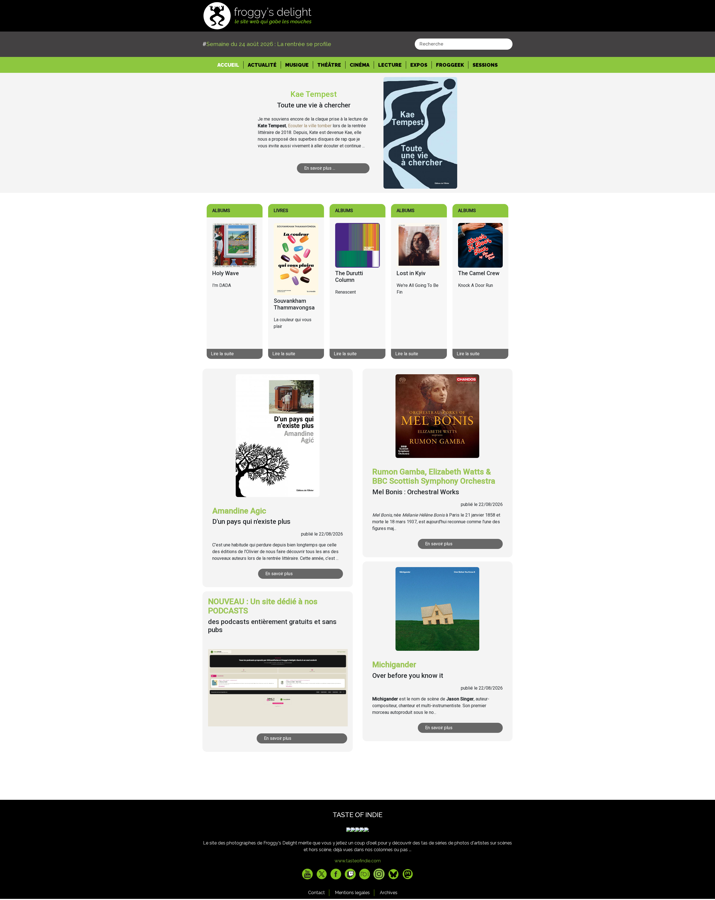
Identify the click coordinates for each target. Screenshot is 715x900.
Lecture (390, 65)
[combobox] (463, 44)
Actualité (262, 65)
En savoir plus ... (319, 168)
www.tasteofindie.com (358, 860)
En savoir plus (279, 573)
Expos (418, 65)
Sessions (485, 65)
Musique (297, 65)
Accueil (230, 65)
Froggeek (450, 65)
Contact (316, 892)
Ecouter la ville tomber (310, 125)
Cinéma (360, 65)
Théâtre (329, 65)
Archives (388, 892)
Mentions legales (352, 892)
